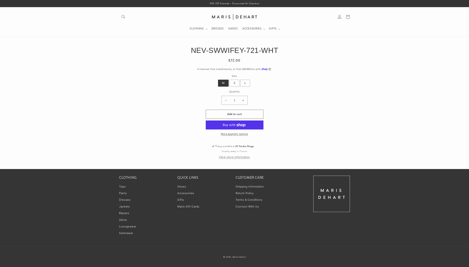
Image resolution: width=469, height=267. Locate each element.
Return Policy (245, 193)
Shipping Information (250, 186)
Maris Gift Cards (188, 206)
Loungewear (127, 226)
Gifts (180, 199)
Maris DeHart (239, 257)
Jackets (124, 206)
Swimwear (126, 233)
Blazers (124, 213)
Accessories (185, 193)
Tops (122, 186)
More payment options (234, 134)
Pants (123, 193)
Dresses (124, 199)
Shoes (181, 186)
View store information (234, 157)
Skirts (123, 220)
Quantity (234, 91)
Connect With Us (247, 206)
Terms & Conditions (249, 199)
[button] (123, 17)
